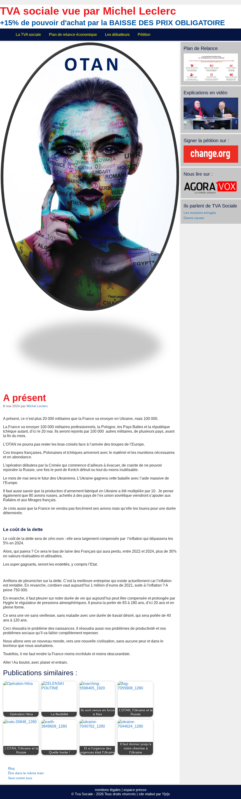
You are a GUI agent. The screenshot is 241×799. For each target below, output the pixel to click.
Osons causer (194, 218)
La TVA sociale (28, 35)
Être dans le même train (26, 773)
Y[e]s (166, 794)
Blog (11, 768)
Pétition (144, 35)
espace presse (135, 790)
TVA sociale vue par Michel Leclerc (88, 11)
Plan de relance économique (73, 35)
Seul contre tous (20, 778)
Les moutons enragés (200, 213)
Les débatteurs (117, 35)
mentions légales (108, 790)
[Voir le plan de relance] (211, 80)
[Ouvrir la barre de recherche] (234, 35)
